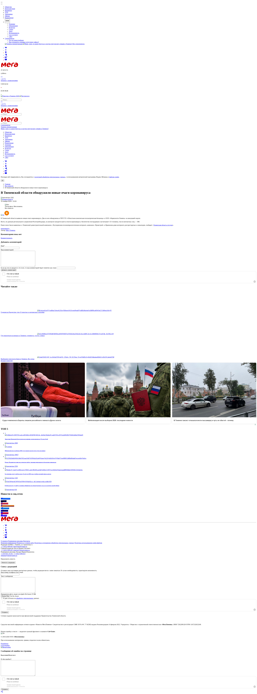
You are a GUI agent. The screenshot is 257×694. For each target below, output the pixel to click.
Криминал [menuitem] (8, 10)
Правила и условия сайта (25, 543)
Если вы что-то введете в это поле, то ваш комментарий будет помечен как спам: (28, 268)
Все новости (9, 186)
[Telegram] (6, 55)
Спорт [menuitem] (11, 29)
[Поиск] (1, 98)
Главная (7, 184)
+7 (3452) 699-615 (19, 554)
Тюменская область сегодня (162, 225)
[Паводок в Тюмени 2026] (10, 96)
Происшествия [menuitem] (10, 9)
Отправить (5, 612)
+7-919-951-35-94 (7, 554)
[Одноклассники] (6, 53)
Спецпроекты (5, 125)
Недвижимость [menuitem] (14, 33)
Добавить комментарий (9, 270)
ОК (2, 180)
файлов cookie (114, 177)
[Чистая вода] (24, 96)
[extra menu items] (7, 21)
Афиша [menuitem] (7, 16)
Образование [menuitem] (13, 26)
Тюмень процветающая (9, 127)
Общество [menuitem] (8, 7)
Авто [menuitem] (10, 31)
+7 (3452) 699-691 (7, 546)
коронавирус (5, 228)
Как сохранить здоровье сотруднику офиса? (24, 42)
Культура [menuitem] (12, 27)
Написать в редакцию (8, 562)
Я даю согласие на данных (21, 598)
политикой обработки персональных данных (49, 177)
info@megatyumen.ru (20, 546)
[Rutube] (6, 57)
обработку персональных (24, 598)
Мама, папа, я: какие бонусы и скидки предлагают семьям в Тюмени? (25, 129)
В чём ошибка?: (6, 659)
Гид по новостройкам (16, 40)
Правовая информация (8, 543)
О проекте (4, 541)
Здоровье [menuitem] (12, 24)
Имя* (3, 246)
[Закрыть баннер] (1, 2)
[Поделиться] (2, 692)
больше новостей (7, 361)
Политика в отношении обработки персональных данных (54, 543)
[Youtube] (6, 60)
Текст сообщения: (7, 576)
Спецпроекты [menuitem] (9, 38)
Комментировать (6, 238)
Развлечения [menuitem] (9, 18)
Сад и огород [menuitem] (13, 35)
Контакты (26, 541)
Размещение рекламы (15, 541)
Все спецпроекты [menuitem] (79, 44)
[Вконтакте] (6, 48)
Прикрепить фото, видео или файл (18, 594)
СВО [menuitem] (10, 36)
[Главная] (24, 66)
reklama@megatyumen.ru (9, 555)
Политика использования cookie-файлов (88, 543)
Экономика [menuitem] (9, 14)
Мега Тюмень (10, 230)
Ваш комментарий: (7, 250)
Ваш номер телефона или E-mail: (12, 572)
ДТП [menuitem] (6, 12)
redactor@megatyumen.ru (21, 550)
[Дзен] (6, 50)
